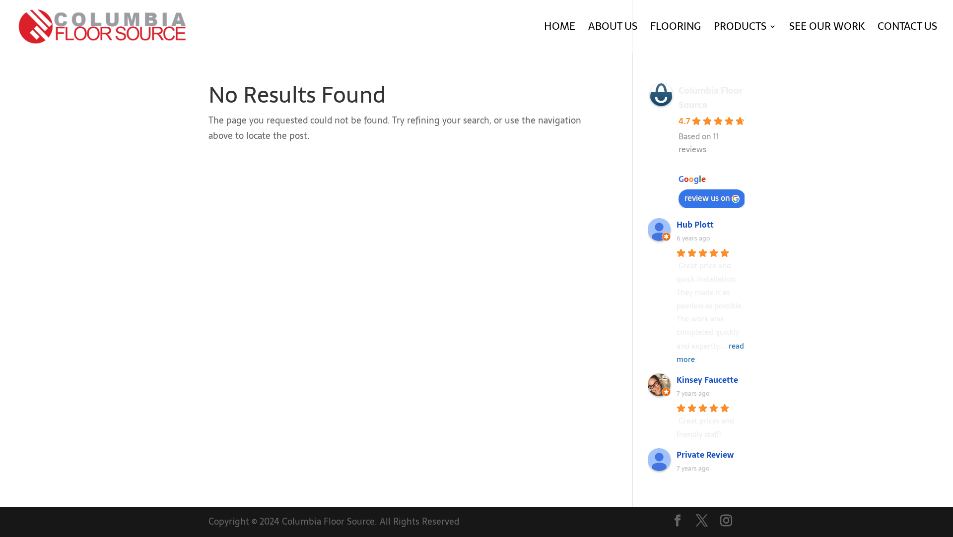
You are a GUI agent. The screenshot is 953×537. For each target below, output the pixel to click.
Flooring (675, 29)
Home (559, 29)
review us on (707, 197)
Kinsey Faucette (707, 379)
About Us (612, 29)
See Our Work (827, 29)
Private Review (705, 454)
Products (740, 29)
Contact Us (907, 29)
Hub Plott (695, 224)
